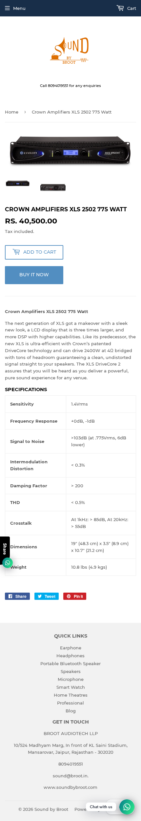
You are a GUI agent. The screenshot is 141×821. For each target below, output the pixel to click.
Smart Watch (70, 687)
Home (11, 112)
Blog (71, 710)
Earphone (70, 647)
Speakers (71, 671)
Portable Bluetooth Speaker (70, 663)
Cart (131, 8)
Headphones (70, 655)
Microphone (71, 679)
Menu (19, 8)
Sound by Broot (51, 809)
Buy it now (34, 275)
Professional (70, 702)
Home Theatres (71, 695)
